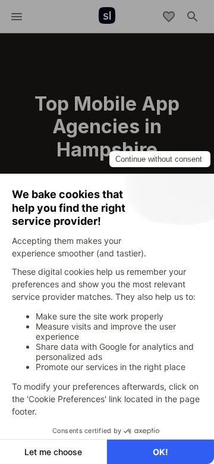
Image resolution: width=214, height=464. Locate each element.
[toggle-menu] (17, 17)
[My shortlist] (169, 17)
